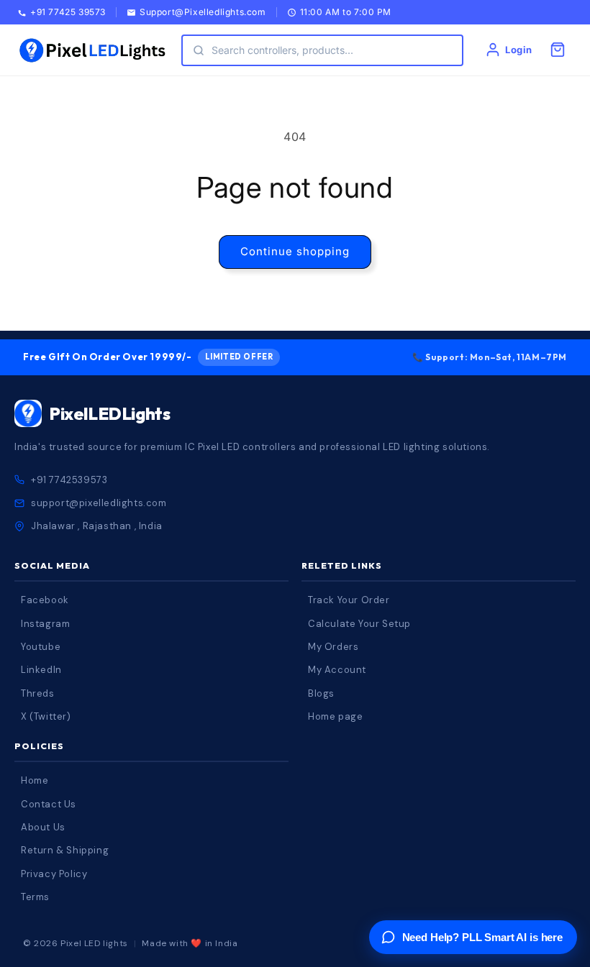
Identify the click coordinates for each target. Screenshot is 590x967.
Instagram (45, 624)
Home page (335, 716)
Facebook (45, 600)
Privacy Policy (54, 874)
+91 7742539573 (69, 480)
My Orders (333, 647)
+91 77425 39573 (68, 12)
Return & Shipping (65, 850)
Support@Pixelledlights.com (203, 12)
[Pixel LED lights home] (92, 50)
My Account (337, 670)
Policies (39, 746)
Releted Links (341, 565)
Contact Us (48, 804)
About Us (43, 827)
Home (34, 780)
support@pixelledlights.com (99, 503)
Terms (35, 897)
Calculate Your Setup (359, 624)
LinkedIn (41, 670)
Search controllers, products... (282, 50)
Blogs (321, 693)
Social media (52, 565)
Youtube (40, 647)
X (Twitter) (46, 716)
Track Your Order (349, 600)
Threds (38, 693)
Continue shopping (295, 251)
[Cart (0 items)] (558, 49)
